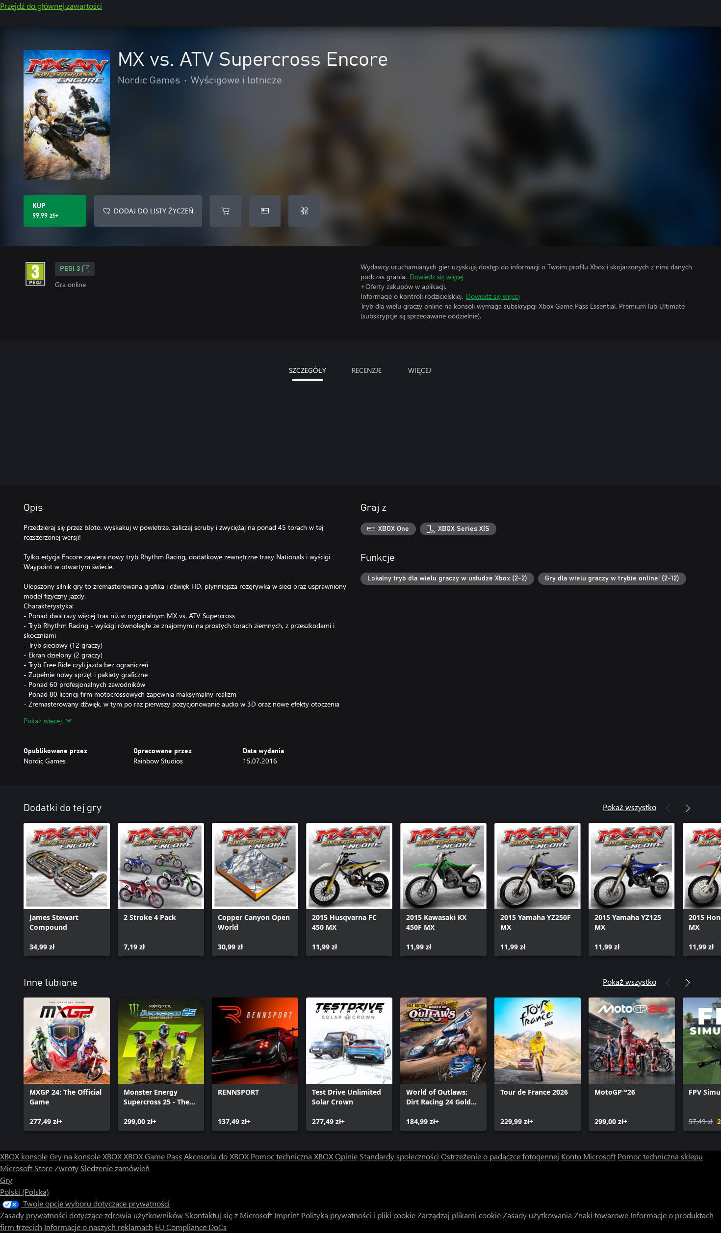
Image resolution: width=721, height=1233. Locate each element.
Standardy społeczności (399, 1156)
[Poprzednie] (668, 808)
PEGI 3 (70, 268)
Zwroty (66, 1168)
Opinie (346, 1156)
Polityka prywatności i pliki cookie (358, 1215)
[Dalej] (687, 808)
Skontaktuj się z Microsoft (228, 1215)
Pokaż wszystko (629, 807)
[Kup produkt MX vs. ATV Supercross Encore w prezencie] (265, 211)
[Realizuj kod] (304, 211)
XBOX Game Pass (153, 1156)
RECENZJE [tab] (367, 370)
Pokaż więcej (43, 720)
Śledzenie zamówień (115, 1168)
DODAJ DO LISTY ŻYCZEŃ (153, 210)
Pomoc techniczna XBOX (293, 1156)
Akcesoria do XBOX (217, 1156)
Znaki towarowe (601, 1215)
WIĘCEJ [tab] (419, 370)
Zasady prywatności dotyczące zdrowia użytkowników (91, 1215)
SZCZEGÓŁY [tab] (307, 370)
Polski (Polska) (24, 1191)
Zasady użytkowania (537, 1215)
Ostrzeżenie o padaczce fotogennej (500, 1156)
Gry (6, 1180)
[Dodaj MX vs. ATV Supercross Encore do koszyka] (225, 211)
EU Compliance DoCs (191, 1227)
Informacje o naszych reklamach (98, 1227)
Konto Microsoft (588, 1156)
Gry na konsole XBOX (87, 1156)
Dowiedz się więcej (437, 276)
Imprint (286, 1215)
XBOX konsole (24, 1156)
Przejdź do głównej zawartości (51, 5)
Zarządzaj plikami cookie (459, 1215)
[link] (67, 889)
